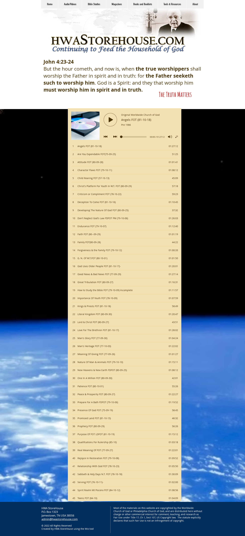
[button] (70, 4)
